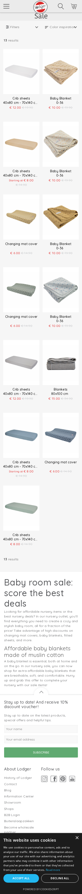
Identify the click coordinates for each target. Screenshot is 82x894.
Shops (9, 809)
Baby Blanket (60, 98)
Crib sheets (21, 98)
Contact (10, 784)
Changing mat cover (21, 244)
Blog (7, 790)
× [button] (77, 838)
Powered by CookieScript (41, 889)
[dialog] (41, 863)
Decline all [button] (60, 878)
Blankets (60, 389)
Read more (53, 870)
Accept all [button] (21, 878)
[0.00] (67, 7)
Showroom (12, 802)
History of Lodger (18, 778)
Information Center (19, 796)
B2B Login (12, 815)
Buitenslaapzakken (19, 821)
